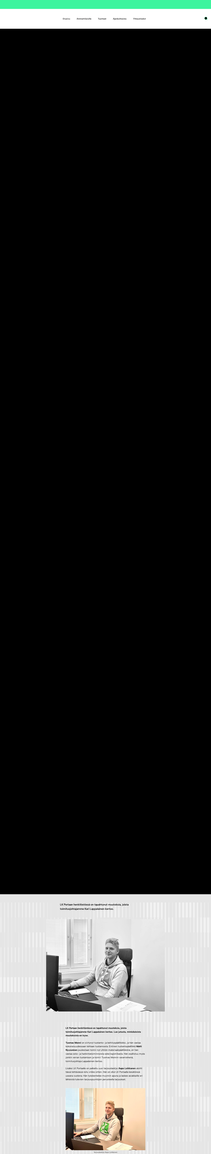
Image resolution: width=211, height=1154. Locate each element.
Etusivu (66, 19)
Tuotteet (102, 19)
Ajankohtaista (119, 19)
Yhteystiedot (139, 19)
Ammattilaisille (84, 19)
